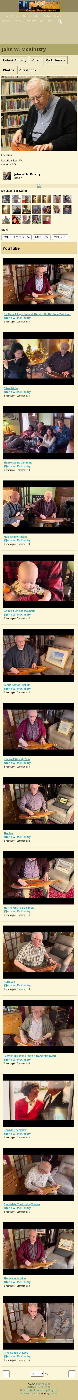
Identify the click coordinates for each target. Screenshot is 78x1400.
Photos (26, 16)
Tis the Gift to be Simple (19, 907)
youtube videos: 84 (16, 237)
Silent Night (11, 388)
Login (51, 20)
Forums (15, 16)
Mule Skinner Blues (16, 536)
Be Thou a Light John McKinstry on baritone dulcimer (37, 314)
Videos (37, 16)
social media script (28, 1393)
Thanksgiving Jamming (18, 462)
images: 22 (42, 237)
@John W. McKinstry (17, 318)
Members (6, 20)
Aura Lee (9, 981)
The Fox (8, 833)
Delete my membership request (39, 1390)
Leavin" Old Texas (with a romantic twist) (30, 1056)
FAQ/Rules (31, 20)
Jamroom (54, 1393)
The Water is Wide (15, 1278)
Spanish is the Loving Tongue (22, 1204)
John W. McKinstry (27, 174)
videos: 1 (60, 237)
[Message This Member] (39, 186)
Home (5, 16)
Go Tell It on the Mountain (19, 611)
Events (18, 20)
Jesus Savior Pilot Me (17, 685)
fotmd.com (43, 1383)
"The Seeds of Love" (16, 1352)
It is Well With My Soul (17, 759)
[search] (60, 21)
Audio (47, 16)
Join (42, 20)
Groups (57, 16)
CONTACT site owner (39, 1386)
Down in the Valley (15, 1130)
